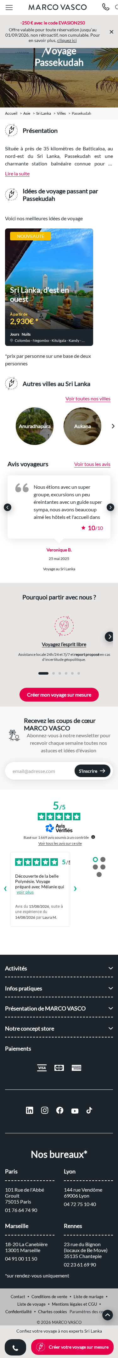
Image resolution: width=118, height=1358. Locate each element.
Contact (18, 1296)
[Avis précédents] (5, 889)
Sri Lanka (43, 113)
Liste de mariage (89, 1296)
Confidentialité (18, 1311)
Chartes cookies (52, 1311)
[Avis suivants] (75, 889)
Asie (26, 113)
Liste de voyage (31, 1304)
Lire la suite (17, 173)
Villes (61, 113)
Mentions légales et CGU (74, 1304)
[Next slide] (113, 426)
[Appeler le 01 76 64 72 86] (106, 7)
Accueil (11, 113)
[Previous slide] (5, 426)
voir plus (25, 892)
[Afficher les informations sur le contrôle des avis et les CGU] (93, 836)
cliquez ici (67, 40)
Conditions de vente (49, 1296)
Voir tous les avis (92, 464)
